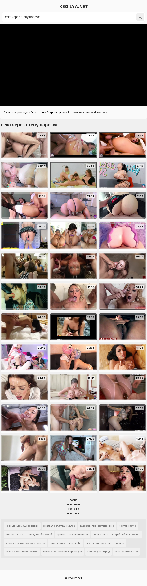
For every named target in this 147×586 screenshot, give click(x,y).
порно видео (73, 504)
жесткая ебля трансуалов (59, 526)
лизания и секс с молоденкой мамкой (29, 534)
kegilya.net (73, 6)
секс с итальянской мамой (22, 551)
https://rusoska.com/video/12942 (87, 112)
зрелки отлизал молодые (72, 534)
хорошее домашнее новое (22, 526)
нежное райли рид (98, 551)
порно (73, 500)
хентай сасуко (127, 526)
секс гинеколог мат (126, 551)
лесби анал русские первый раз (62, 551)
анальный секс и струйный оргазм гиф (116, 534)
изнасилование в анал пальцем (25, 543)
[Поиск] (140, 17)
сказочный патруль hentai (65, 543)
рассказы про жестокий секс (97, 526)
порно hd (73, 509)
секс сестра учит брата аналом (105, 543)
